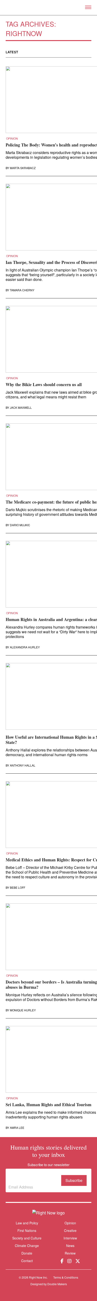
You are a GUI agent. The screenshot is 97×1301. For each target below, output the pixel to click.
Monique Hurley (23, 1010)
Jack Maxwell (21, 407)
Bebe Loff (17, 887)
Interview (70, 1238)
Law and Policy (27, 1223)
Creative (70, 1230)
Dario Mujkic (20, 525)
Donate (26, 1253)
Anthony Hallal (22, 765)
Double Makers (57, 1284)
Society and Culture (26, 1238)
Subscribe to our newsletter (29, 1177)
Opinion (12, 138)
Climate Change (27, 1245)
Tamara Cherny (22, 290)
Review (70, 1253)
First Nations (26, 1230)
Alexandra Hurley (25, 647)
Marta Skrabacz (23, 168)
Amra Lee (17, 1127)
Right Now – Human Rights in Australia (48, 7)
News (70, 1245)
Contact (27, 1261)
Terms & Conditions (65, 1277)
